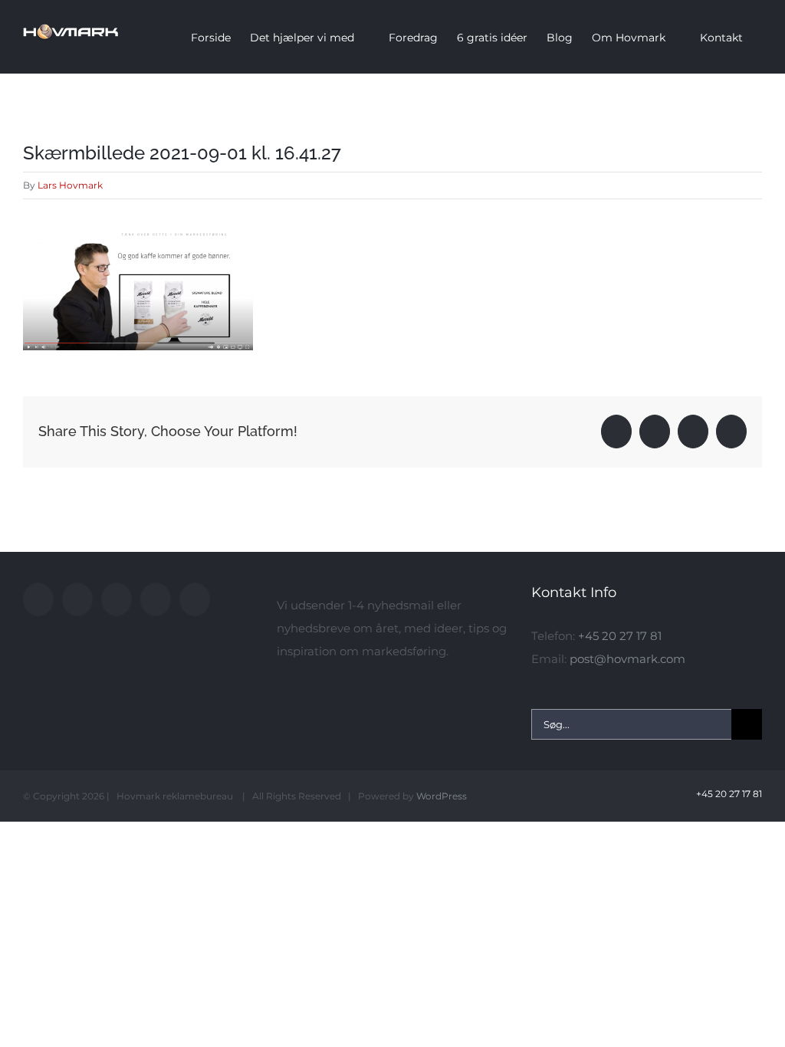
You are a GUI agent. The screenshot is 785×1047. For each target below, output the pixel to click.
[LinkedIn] (155, 599)
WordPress (441, 796)
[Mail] (194, 599)
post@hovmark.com (627, 659)
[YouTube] (77, 599)
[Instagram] (116, 599)
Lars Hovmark (70, 185)
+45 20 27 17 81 (620, 636)
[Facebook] (38, 599)
